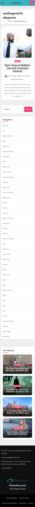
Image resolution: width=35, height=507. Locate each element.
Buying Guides (7, 151)
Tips (4, 306)
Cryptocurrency (8, 177)
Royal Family (7, 290)
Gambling (6, 223)
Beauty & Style (8, 136)
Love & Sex (6, 254)
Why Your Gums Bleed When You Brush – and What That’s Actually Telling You (17, 370)
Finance (5, 213)
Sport (4, 295)
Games (4, 228)
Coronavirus (6, 172)
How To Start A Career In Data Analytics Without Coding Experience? (17, 434)
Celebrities (6, 167)
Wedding (5, 336)
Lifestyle (5, 249)
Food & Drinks (7, 218)
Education (6, 187)
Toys (4, 311)
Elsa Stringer (12, 76)
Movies (4, 264)
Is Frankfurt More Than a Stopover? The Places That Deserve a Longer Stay (17, 413)
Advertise (22, 503)
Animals (5, 126)
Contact (31, 503)
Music (4, 270)
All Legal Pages (11, 498)
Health (17, 61)
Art (3, 131)
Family (4, 203)
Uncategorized (8, 321)
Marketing (6, 259)
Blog (4, 141)
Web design (6, 331)
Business (5, 146)
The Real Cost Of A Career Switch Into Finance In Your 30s (17, 392)
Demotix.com (17, 485)
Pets (4, 285)
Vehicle (5, 326)
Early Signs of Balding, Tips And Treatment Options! (17, 68)
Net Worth (6, 275)
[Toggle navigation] (2, 3)
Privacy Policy (24, 498)
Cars (4, 162)
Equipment (6, 198)
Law (4, 244)
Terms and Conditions (9, 503)
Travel (4, 316)
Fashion (5, 208)
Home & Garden (8, 239)
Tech (4, 300)
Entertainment (8, 192)
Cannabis (5, 156)
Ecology (5, 182)
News (4, 280)
